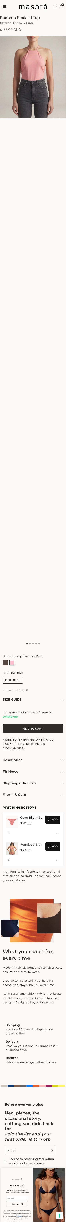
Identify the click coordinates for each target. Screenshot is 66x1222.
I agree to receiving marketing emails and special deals (31, 1161)
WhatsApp (10, 716)
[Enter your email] (52, 1150)
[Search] (55, 6)
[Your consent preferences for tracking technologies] (59, 1215)
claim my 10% (17, 1204)
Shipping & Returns (19, 783)
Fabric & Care (14, 795)
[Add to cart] (33, 728)
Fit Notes (10, 772)
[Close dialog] (63, 1170)
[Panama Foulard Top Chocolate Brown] (5, 662)
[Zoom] (33, 77)
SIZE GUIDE (12, 700)
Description (13, 760)
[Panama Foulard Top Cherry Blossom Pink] (12, 662)
